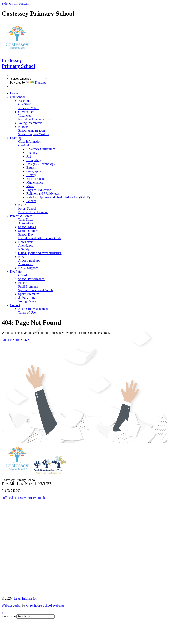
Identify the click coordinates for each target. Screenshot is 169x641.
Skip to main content (15, 3)
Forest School (27, 208)
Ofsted (22, 275)
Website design (11, 605)
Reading (31, 152)
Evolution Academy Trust (35, 119)
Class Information (29, 141)
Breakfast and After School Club (39, 238)
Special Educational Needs (35, 290)
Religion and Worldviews (43, 193)
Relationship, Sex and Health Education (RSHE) (58, 197)
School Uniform (28, 230)
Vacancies (24, 115)
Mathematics (34, 182)
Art (28, 156)
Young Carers (27, 301)
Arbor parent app (29, 260)
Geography (33, 171)
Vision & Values (28, 108)
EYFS (22, 204)
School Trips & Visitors (33, 134)
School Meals (27, 227)
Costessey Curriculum (40, 149)
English (31, 167)
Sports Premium (28, 294)
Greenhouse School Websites (45, 605)
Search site (9, 616)
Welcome (24, 100)
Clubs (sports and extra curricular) (40, 253)
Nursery (23, 126)
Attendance (25, 245)
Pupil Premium (28, 286)
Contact (15, 305)
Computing (33, 160)
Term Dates (25, 219)
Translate (40, 82)
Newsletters (25, 242)
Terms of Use (27, 312)
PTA (21, 256)
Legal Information (25, 598)
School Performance (31, 279)
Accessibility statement (33, 308)
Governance (26, 112)
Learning (16, 138)
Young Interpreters (30, 123)
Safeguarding (26, 297)
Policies (23, 282)
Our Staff (24, 104)
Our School (17, 97)
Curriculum (25, 145)
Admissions (25, 223)
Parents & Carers (21, 216)
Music (30, 186)
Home (14, 93)
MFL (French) (35, 178)
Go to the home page (15, 339)
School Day (26, 234)
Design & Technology (40, 164)
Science (31, 201)
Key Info (16, 271)
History (31, 175)
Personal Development (33, 212)
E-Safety (23, 249)
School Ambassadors (31, 130)
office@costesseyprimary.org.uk (24, 497)
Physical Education (38, 190)
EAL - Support (28, 268)
